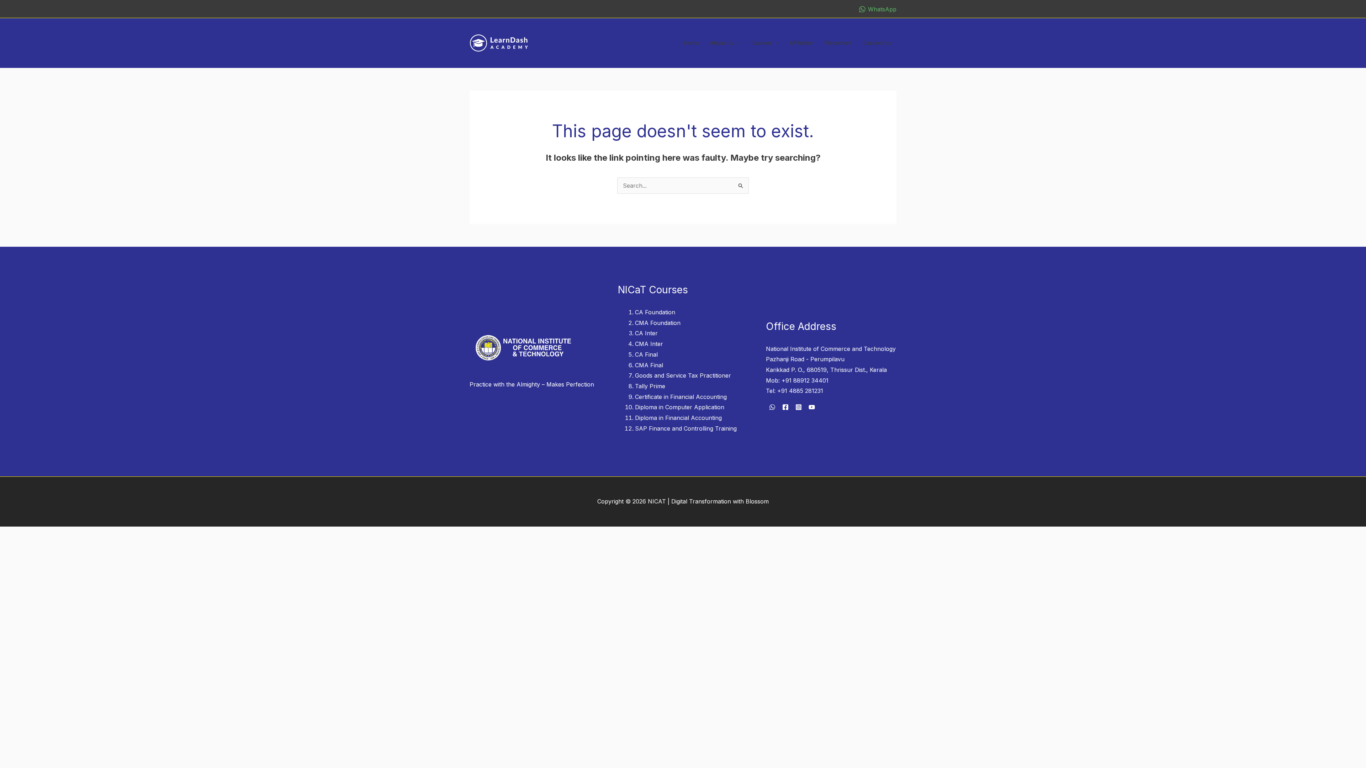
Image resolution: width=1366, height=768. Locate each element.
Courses (761, 42)
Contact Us (877, 42)
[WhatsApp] (772, 407)
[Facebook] (785, 407)
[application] (736, 43)
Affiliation (801, 42)
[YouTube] (811, 407)
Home (691, 42)
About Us (721, 42)
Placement (838, 42)
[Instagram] (798, 407)
